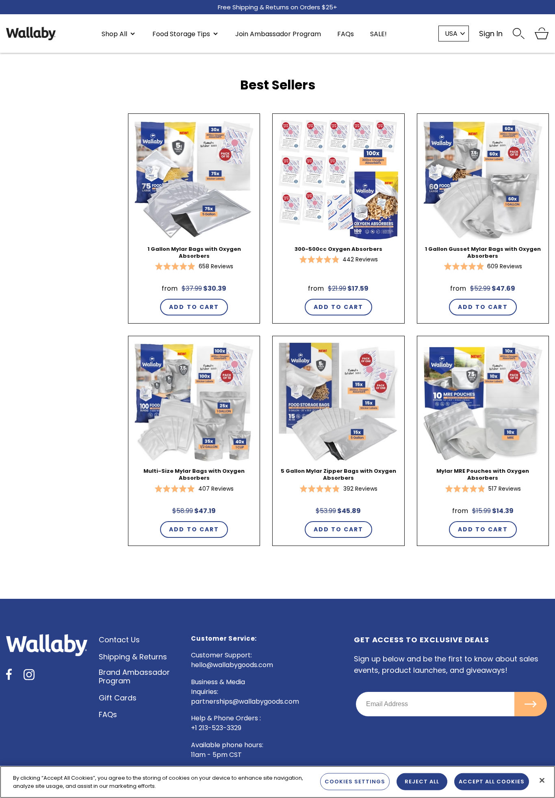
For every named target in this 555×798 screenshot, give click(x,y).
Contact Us (119, 639)
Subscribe (530, 704)
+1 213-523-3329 (216, 728)
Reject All (422, 781)
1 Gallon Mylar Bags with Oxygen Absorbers (194, 252)
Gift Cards (118, 698)
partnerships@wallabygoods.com (245, 701)
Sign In (491, 33)
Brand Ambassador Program (134, 676)
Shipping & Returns (133, 656)
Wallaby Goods (31, 33)
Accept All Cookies (492, 781)
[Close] (542, 780)
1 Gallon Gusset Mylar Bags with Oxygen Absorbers (483, 252)
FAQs (108, 714)
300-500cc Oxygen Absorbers (338, 249)
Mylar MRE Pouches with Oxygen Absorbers (482, 474)
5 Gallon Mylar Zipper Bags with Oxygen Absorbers (338, 474)
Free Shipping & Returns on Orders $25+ (277, 6)
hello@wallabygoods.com (232, 665)
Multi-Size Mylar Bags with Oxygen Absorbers (194, 474)
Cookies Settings (355, 781)
